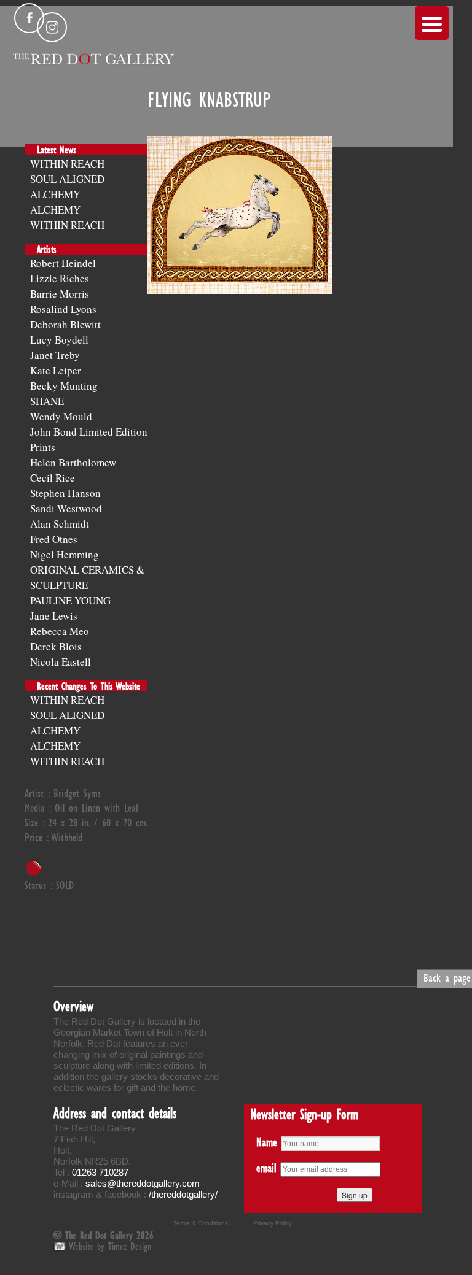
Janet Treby (55, 355)
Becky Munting (64, 386)
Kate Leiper (55, 370)
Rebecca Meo (59, 631)
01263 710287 (100, 1172)
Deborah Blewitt (65, 324)
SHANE (47, 401)
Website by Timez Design (110, 1246)
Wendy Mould (61, 416)
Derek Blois (56, 646)
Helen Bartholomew (73, 462)
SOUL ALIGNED (67, 179)
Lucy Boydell (59, 340)
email (266, 1168)
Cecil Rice (52, 478)
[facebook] (29, 18)
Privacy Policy (272, 1223)
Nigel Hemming (64, 554)
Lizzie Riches (59, 278)
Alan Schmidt (59, 524)
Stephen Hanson (65, 493)
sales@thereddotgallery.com (142, 1183)
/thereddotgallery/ (183, 1194)
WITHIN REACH (67, 163)
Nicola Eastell (60, 662)
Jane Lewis (53, 616)
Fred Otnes (53, 539)
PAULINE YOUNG (70, 600)
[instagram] (52, 27)
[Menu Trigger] (432, 23)
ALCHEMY (55, 194)
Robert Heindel (63, 263)
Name (266, 1142)
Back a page (446, 977)
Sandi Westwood (66, 508)
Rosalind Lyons (63, 309)
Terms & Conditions (200, 1223)
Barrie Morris (59, 294)
